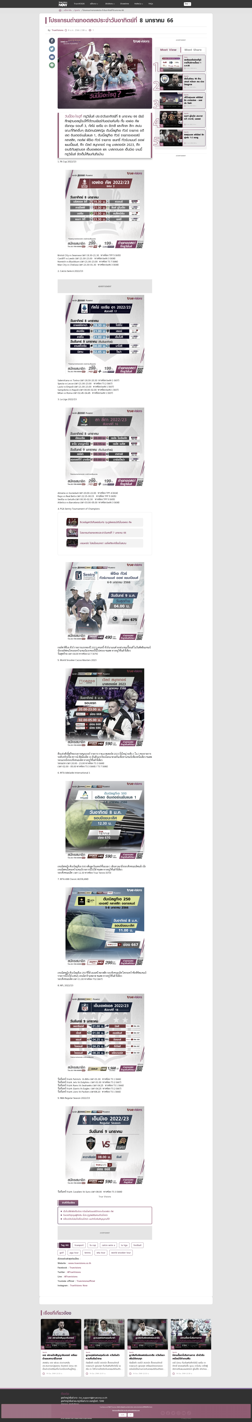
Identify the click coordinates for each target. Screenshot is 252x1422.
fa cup (93, 1245)
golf (62, 1252)
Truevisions (75, 1267)
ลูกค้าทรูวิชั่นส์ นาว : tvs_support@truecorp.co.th (84, 1398)
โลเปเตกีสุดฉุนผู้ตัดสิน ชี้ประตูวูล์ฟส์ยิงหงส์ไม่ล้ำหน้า (85, 1215)
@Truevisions (70, 1276)
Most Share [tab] (193, 50)
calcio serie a (108, 1245)
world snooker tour (121, 1252)
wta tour (101, 1252)
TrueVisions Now (78, 1285)
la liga (124, 1245)
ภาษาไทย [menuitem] (185, 9)
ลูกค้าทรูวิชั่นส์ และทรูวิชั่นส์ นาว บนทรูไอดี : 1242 (82, 1401)
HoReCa (137, 4)
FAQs (151, 4)
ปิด (130, 1415)
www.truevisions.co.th (79, 1263)
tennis (88, 1252)
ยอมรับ (123, 1415)
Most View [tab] (168, 50)
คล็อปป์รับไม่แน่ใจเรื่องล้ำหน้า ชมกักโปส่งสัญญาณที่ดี (86, 1219)
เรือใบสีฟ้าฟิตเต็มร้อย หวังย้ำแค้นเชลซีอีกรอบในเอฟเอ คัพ (88, 1211)
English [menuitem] (185, 13)
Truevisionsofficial (86, 1281)
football (137, 1245)
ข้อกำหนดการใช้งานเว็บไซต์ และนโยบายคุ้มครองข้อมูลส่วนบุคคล (126, 1410)
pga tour (74, 1252)
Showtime (124, 4)
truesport (79, 1245)
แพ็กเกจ (93, 4)
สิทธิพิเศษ (109, 4)
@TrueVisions (74, 1272)
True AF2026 (79, 4)
